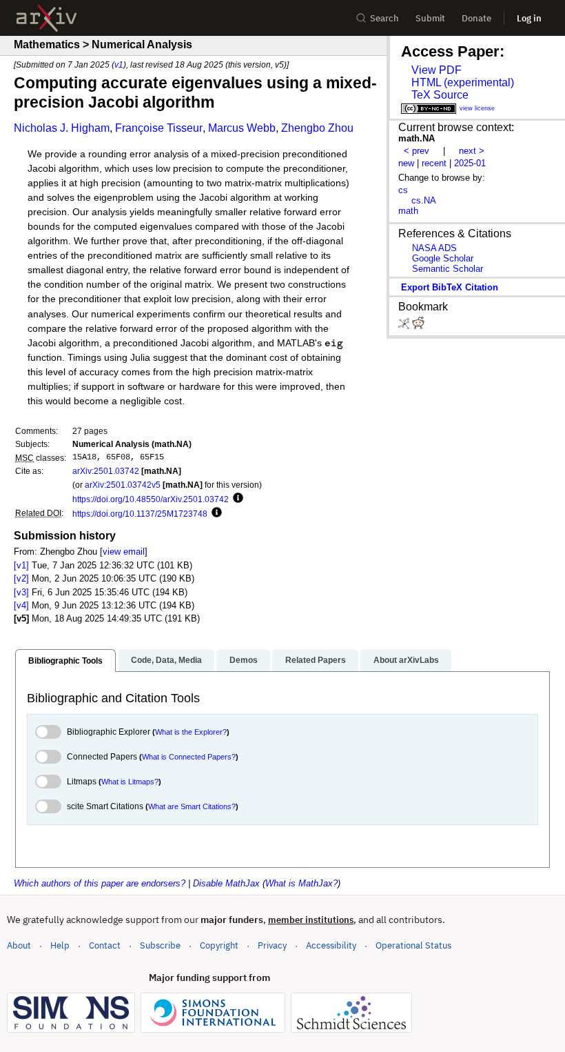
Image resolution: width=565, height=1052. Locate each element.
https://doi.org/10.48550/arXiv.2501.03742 (150, 499)
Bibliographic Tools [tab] (65, 661)
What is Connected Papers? (189, 757)
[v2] (21, 578)
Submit (430, 18)
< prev (416, 151)
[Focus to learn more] (236, 499)
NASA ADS (434, 248)
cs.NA (423, 200)
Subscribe (160, 945)
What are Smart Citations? (192, 806)
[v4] (21, 605)
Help (60, 945)
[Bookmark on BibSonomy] (405, 326)
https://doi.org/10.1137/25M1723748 (139, 513)
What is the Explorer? (191, 732)
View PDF (436, 70)
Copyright (219, 945)
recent (434, 163)
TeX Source (440, 95)
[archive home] (46, 18)
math (408, 211)
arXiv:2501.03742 (105, 470)
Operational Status (413, 945)
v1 (118, 64)
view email (124, 551)
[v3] (21, 592)
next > (471, 151)
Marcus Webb (242, 128)
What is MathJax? (301, 883)
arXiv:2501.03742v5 (123, 484)
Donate (476, 18)
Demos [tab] (243, 660)
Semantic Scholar (447, 269)
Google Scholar (442, 258)
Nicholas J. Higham (62, 128)
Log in (529, 18)
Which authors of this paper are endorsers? (99, 883)
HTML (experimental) (462, 82)
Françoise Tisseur (159, 128)
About (19, 945)
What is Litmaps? (129, 781)
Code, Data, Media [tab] (166, 660)
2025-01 (470, 163)
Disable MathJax (226, 883)
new (406, 163)
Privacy (272, 945)
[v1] (21, 565)
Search (384, 18)
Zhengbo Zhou (317, 128)
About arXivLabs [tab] (406, 660)
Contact (105, 945)
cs (403, 190)
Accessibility (331, 945)
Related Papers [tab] (315, 660)
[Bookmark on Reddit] (418, 326)
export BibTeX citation (449, 287)
